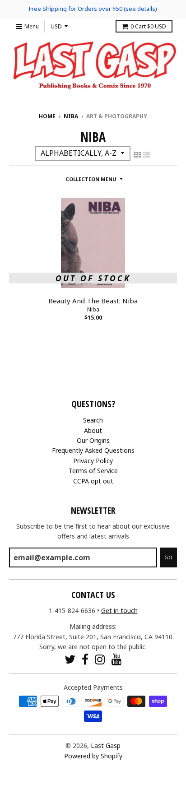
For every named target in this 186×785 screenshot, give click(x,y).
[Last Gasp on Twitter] (70, 659)
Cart (148, 26)
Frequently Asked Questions (93, 450)
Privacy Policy (93, 460)
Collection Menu (90, 179)
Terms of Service (93, 470)
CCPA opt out (93, 481)
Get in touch (119, 610)
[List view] (146, 155)
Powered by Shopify (93, 756)
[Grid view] (137, 155)
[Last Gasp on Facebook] (85, 659)
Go (168, 557)
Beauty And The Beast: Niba (93, 300)
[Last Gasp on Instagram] (100, 659)
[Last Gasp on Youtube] (117, 659)
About (93, 430)
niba (71, 116)
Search (93, 420)
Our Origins (93, 440)
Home (47, 116)
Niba (93, 309)
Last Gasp (106, 745)
